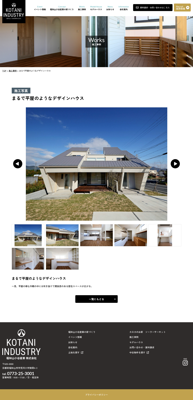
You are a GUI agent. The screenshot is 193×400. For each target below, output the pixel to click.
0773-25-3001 (20, 373)
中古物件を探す (137, 352)
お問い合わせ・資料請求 (141, 347)
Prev (17, 163)
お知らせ (72, 342)
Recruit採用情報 (180, 7)
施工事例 (133, 337)
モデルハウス (136, 342)
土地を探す (74, 352)
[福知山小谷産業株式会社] (13, 11)
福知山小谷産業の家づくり (81, 332)
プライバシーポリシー (96, 394)
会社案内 (72, 347)
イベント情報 (75, 337)
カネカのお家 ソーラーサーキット (147, 332)
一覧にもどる (96, 299)
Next (175, 163)
